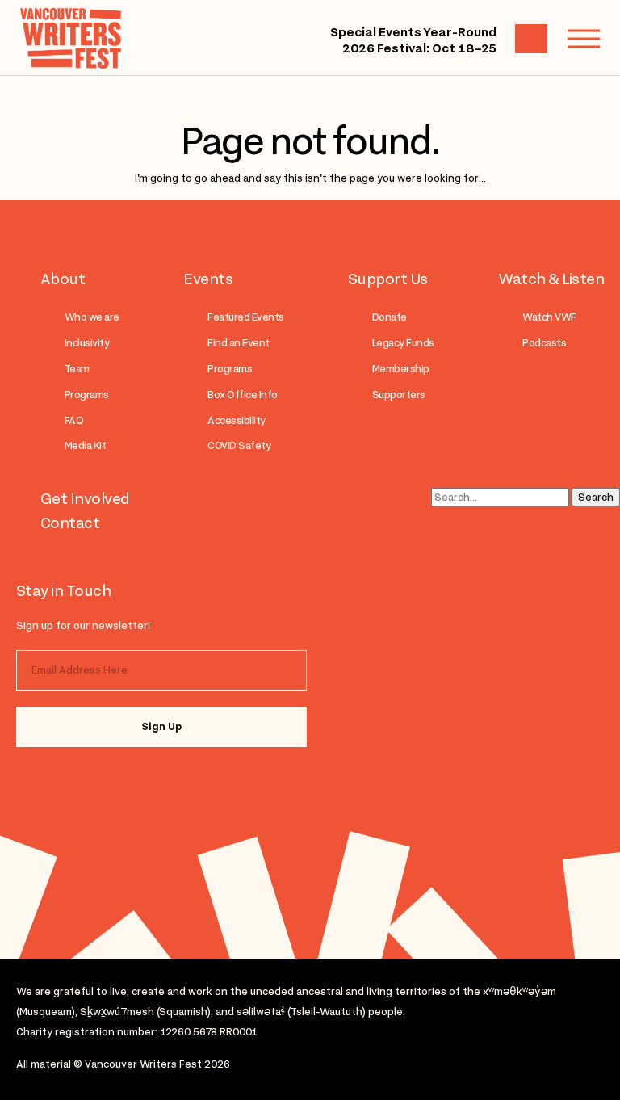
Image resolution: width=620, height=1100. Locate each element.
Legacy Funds (403, 343)
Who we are (92, 317)
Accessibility (236, 420)
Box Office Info (242, 394)
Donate (389, 317)
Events (207, 278)
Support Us (388, 278)
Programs (87, 394)
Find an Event (238, 343)
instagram (50, 781)
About (62, 278)
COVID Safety (238, 445)
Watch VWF (549, 317)
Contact (69, 522)
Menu (583, 39)
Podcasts (544, 343)
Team (77, 369)
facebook (114, 781)
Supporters (398, 394)
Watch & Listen (551, 278)
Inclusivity (87, 343)
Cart (531, 38)
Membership (400, 369)
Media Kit (85, 445)
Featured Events (245, 317)
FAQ (74, 420)
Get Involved (85, 498)
